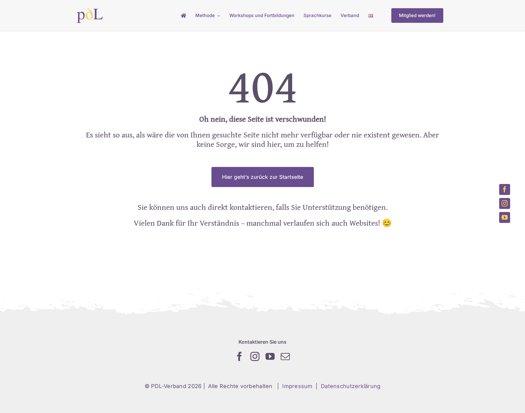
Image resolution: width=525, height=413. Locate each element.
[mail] (285, 356)
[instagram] (254, 356)
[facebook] (239, 356)
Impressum (297, 386)
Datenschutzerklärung (350, 386)
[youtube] (270, 356)
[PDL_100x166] (90, 10)
